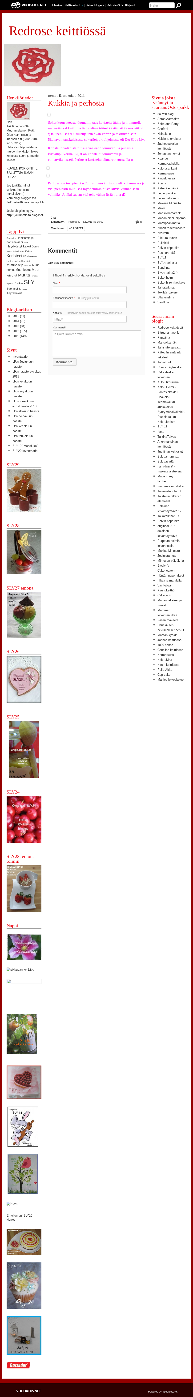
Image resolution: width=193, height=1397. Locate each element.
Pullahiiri (163, 243)
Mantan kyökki (167, 635)
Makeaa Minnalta (169, 203)
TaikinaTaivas (166, 436)
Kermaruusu (165, 173)
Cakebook (164, 595)
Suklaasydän (166, 461)
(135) (19, 331)
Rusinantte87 (166, 253)
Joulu (35, 246)
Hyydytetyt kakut (19, 246)
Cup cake (163, 674)
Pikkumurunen (167, 238)
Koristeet (76, 228)
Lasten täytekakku (16, 261)
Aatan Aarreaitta (168, 119)
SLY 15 (162, 427)
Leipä (28, 261)
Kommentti (59, 327)
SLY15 (161, 257)
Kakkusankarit (167, 168)
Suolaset (12, 288)
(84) (18, 326)
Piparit (10, 283)
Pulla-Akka (164, 669)
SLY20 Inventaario (24, 451)
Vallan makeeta (167, 620)
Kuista (161, 183)
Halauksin (164, 134)
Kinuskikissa (166, 178)
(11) (18, 316)
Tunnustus (23, 289)
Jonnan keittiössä (169, 640)
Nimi (56, 283)
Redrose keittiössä (170, 327)
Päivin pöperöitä (168, 248)
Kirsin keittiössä (168, 665)
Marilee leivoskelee (170, 679)
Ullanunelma (165, 297)
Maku (161, 208)
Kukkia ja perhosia (76, 103)
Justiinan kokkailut (170, 451)
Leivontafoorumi (168, 198)
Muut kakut (23, 270)
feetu (160, 431)
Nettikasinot (72, 5)
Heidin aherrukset (169, 138)
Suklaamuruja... (168, 456)
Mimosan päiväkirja (170, 560)
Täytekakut (14, 293)
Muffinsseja (15, 265)
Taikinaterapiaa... (169, 347)
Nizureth (163, 233)
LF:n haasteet (30, 256)
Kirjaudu (130, 5)
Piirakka (34, 276)
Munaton (27, 265)
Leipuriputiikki (166, 193)
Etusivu (57, 5)
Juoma (9, 252)
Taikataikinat (166, 287)
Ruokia (18, 283)
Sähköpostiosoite (76, 298)
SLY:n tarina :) (167, 262)
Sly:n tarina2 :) (167, 272)
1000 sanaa (165, 645)
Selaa (95, 5)
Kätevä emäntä (167, 188)
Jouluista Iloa (166, 555)
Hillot (26, 243)
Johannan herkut (168, 153)
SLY (29, 282)
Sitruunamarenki (168, 332)
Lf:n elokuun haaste (25, 411)
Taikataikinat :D (168, 516)
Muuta (24, 275)
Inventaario (20, 356)
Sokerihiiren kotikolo (171, 282)
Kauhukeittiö (165, 590)
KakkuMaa (164, 660)
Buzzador (11, 238)
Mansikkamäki (167, 342)
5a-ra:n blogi (165, 114)
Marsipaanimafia (168, 223)
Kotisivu (88, 312)
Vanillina (163, 302)
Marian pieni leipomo (171, 218)
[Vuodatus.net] (29, 1391)
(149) (19, 336)
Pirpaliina (163, 337)
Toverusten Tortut (169, 491)
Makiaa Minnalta (168, 550)
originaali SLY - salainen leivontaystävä (167, 531)
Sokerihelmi (165, 277)
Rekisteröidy (115, 5)
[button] (82, 5)
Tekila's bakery (167, 292)
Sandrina (163, 267)
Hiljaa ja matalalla (169, 580)
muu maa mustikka (170, 486)
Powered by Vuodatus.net (162, 1391)
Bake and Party (168, 124)
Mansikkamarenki (169, 213)
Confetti (162, 129)
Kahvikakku (18, 251)
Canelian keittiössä (170, 650)
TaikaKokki (165, 362)
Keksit (28, 251)
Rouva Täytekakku (170, 367)
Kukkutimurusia (168, 382)
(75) (18, 321)
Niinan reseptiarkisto (171, 228)
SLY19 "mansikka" (25, 446)
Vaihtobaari (165, 585)
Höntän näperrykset (170, 575)
